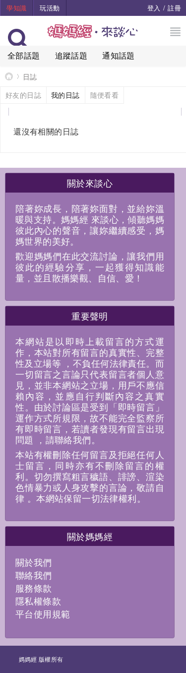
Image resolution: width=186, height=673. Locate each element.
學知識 (16, 7)
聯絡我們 (33, 574)
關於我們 (33, 561)
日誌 (30, 76)
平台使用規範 (42, 613)
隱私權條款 (38, 600)
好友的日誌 (23, 95)
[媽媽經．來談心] (93, 36)
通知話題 (118, 55)
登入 (154, 7)
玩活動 (50, 7)
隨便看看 (104, 95)
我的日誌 (65, 95)
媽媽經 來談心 (9, 76)
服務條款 (33, 587)
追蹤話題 (71, 55)
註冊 (174, 7)
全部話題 (23, 55)
